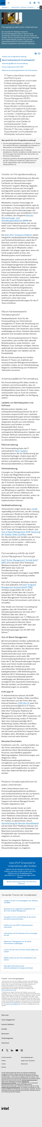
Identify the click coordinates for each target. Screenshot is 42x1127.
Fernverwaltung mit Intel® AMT (13, 67)
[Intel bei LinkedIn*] (12, 1050)
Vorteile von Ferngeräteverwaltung (14, 57)
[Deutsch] (34, 3)
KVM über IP (23, 703)
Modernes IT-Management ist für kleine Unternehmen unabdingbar (17, 942)
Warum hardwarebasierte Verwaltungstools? (18, 60)
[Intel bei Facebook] (2, 1050)
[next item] (41, 7)
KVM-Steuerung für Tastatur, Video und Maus (20, 533)
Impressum (5, 1043)
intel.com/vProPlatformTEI (13, 1004)
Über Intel (4, 1015)
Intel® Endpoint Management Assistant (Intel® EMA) (18, 586)
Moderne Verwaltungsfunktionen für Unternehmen (19, 70)
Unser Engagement (8, 1020)
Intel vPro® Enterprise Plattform (19, 235)
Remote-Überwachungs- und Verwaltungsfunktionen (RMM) (17, 218)
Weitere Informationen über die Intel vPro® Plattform (22, 883)
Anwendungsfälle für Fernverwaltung (15, 64)
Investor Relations (7, 1024)
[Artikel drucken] (35, 53)
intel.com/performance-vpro (8, 990)
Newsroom (5, 1034)
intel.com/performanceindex (29, 1080)
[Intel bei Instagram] (21, 1050)
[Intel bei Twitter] (7, 1050)
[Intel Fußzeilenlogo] (5, 1108)
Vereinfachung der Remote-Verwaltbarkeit (20, 823)
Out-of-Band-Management (13, 532)
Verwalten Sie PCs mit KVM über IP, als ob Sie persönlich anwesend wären (20, 918)
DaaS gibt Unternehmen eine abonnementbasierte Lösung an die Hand (18, 967)
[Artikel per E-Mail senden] (39, 53)
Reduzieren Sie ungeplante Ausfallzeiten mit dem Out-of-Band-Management (19, 910)
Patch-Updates (21, 451)
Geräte (35, 509)
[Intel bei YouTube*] (17, 1050)
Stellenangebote (7, 1038)
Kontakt (4, 1029)
